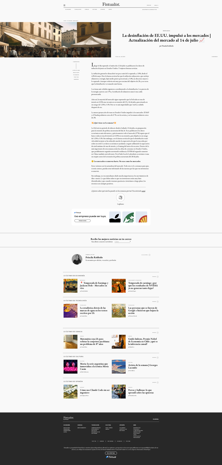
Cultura (94, 9)
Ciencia (87, 9)
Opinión (102, 9)
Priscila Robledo (168, 46)
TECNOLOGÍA (95, 425)
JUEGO (110, 9)
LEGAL (135, 434)
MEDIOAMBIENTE (82, 427)
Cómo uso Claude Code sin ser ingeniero (95, 391)
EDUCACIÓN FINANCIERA (67, 428)
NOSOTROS (136, 433)
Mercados (75, 20)
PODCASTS (136, 429)
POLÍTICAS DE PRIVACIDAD (137, 436)
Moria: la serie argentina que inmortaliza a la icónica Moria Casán (94, 366)
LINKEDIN (76, 79)
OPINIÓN (122, 425)
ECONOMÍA (67, 425)
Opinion (82, 387)
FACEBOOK (76, 74)
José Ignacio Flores (85, 395)
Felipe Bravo (132, 347)
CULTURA (108, 425)
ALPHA (65, 432)
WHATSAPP (76, 72)
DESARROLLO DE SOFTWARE (95, 432)
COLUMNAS (122, 427)
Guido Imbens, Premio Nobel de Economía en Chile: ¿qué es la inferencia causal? (143, 341)
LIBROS (107, 429)
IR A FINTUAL (111, 453)
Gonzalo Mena (84, 316)
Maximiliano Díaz (133, 395)
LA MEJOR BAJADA (138, 430)
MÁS (134, 425)
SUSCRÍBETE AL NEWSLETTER (149, 9)
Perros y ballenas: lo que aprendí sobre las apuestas (141, 391)
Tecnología (77, 9)
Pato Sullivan (132, 370)
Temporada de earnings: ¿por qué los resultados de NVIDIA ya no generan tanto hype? (143, 285)
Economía (68, 9)
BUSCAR (149, 5)
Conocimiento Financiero (135, 280)
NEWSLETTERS (137, 432)
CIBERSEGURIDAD (96, 427)
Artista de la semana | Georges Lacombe (143, 366)
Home (65, 20)
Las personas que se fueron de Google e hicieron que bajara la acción (143, 310)
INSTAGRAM (110, 441)
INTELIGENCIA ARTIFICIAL (95, 430)
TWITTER (76, 77)
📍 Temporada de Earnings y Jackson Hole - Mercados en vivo (94, 285)
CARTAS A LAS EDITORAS (123, 430)
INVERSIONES (67, 430)
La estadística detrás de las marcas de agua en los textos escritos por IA (93, 310)
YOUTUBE (128, 441)
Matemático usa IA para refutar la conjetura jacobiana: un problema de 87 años (95, 341)
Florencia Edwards (133, 316)
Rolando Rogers (133, 291)
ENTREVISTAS (136, 427)
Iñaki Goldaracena (85, 372)
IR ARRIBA (155, 419)
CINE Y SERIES (109, 427)
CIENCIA (80, 425)
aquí (143, 191)
